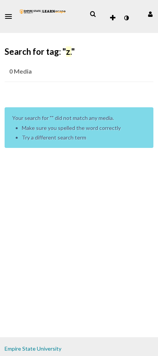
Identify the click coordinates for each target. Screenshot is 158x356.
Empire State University (33, 348)
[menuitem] (93, 14)
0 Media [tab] (20, 71)
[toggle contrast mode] (126, 18)
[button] (11, 16)
